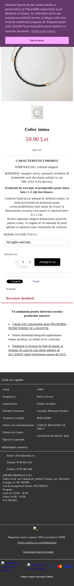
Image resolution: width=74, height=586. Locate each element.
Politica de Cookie (13, 432)
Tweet (36, 281)
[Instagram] (14, 508)
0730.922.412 (24, 462)
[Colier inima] (37, 100)
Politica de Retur (46, 403)
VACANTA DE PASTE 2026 (53, 436)
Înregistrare (9, 396)
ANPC (40, 389)
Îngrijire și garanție (13, 439)
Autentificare (10, 403)
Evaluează (11, 289)
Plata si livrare (45, 396)
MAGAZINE (44, 418)
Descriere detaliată (20, 298)
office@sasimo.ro (24, 455)
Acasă (6, 389)
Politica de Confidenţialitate (18, 425)
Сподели (16, 281)
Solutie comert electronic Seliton (37, 576)
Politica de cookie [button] (43, 31)
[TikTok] (22, 508)
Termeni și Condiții (13, 418)
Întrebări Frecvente (13, 411)
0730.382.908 (24, 469)
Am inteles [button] (37, 40)
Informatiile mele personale (38, 552)
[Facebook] (6, 508)
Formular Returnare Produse (53, 411)
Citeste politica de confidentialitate (37, 542)
